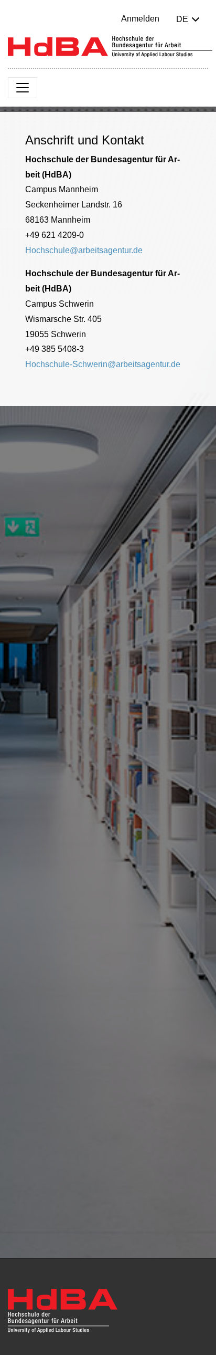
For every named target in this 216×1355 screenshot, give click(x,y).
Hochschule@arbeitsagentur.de (84, 250)
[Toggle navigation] (22, 87)
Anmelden (140, 18)
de (182, 19)
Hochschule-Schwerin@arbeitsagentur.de (102, 364)
